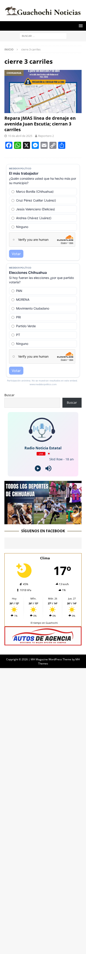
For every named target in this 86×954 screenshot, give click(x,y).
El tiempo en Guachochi (44, 622)
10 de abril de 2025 (20, 136)
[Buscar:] (43, 36)
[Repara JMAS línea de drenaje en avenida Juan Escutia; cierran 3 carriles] (43, 91)
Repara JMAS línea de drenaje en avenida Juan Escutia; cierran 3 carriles (40, 124)
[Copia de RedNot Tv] (43, 521)
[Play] (37, 468)
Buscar (9, 395)
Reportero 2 (46, 136)
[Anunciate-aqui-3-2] (43, 643)
